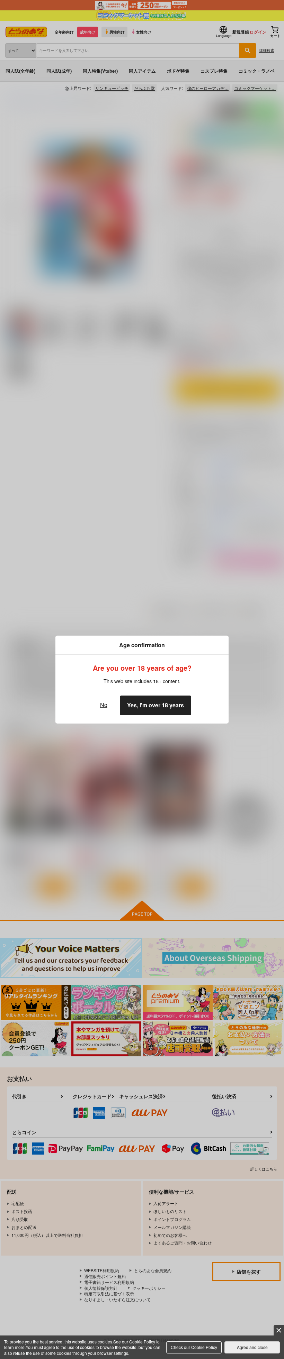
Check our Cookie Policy (194, 1347)
